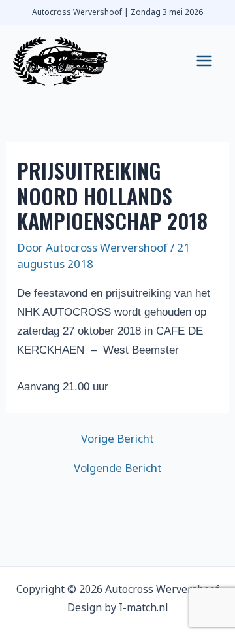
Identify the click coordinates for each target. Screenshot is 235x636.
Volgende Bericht (118, 467)
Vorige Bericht (117, 438)
